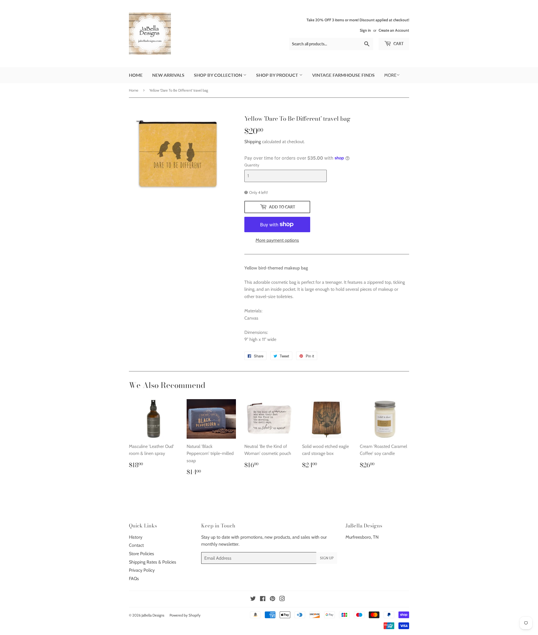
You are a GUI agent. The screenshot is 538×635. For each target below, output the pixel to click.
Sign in (365, 30)
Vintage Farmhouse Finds (343, 75)
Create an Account (394, 30)
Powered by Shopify (185, 615)
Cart (398, 43)
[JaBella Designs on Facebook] (263, 599)
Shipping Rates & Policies (152, 562)
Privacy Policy (142, 570)
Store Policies (141, 553)
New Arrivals (168, 75)
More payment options (277, 240)
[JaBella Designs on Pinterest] (272, 599)
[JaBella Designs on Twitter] (253, 599)
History (135, 537)
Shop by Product (277, 75)
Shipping (252, 141)
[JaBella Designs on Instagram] (282, 599)
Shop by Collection (218, 75)
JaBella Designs (153, 615)
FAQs (134, 578)
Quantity (251, 165)
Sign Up (326, 558)
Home (136, 75)
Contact (136, 545)
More (390, 75)
